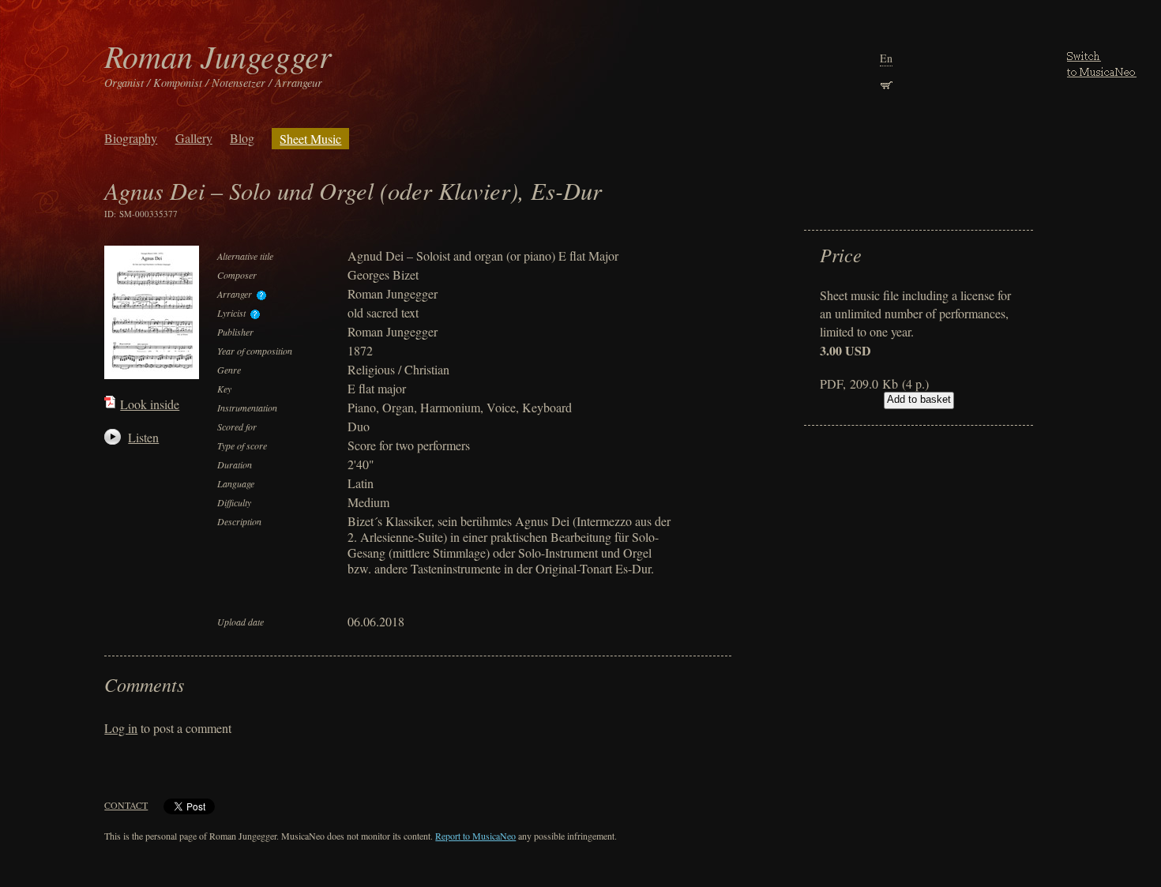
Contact (126, 805)
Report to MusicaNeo (475, 835)
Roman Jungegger (218, 55)
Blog (242, 138)
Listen (136, 437)
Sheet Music (310, 138)
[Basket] (886, 83)
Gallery (193, 138)
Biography (130, 138)
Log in (120, 728)
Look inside (149, 404)
